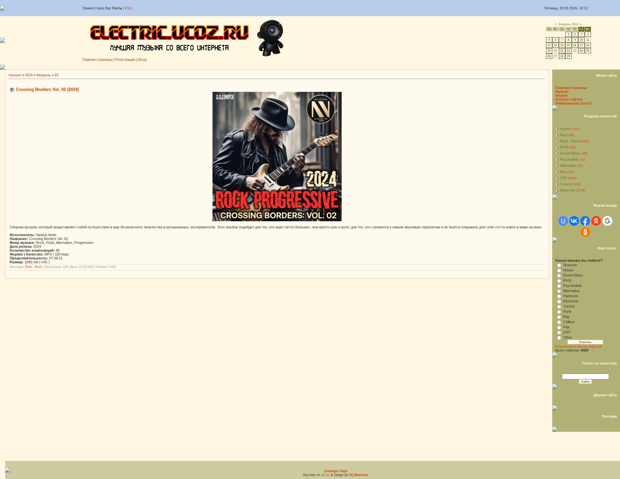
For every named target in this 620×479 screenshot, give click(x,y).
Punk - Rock (33, 266)
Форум (561, 95)
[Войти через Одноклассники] (585, 232)
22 (568, 50)
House (565, 129)
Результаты (564, 346)
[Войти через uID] (563, 221)
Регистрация (125, 59)
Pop (566, 327)
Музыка (562, 91)
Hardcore (570, 296)
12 (549, 45)
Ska (563, 172)
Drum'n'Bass (570, 153)
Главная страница (97, 59)
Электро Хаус (336, 471)
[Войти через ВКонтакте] (574, 221)
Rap (563, 135)
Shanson (570, 265)
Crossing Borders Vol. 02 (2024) (47, 89)
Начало (15, 75)
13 (555, 45)
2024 (29, 75)
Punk (567, 311)
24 (581, 50)
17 (581, 45)
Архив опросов (589, 346)
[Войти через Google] (607, 221)
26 (549, 56)
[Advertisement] (312, 67)
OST (563, 178)
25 (587, 50)
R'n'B (564, 147)
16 (574, 45)
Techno (569, 306)
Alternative (568, 166)
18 (587, 45)
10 (581, 39)
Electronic (567, 190)
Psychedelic (569, 159)
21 (561, 50)
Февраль (43, 75)
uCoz (325, 475)
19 (549, 50)
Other (567, 337)
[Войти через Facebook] (585, 221)
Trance (565, 184)
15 (568, 45)
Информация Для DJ (573, 103)
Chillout (568, 322)
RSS (128, 8)
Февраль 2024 (568, 24)
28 (561, 56)
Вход (142, 59)
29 (568, 56)
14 (561, 45)
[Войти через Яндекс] (596, 221)
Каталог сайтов (569, 99)
